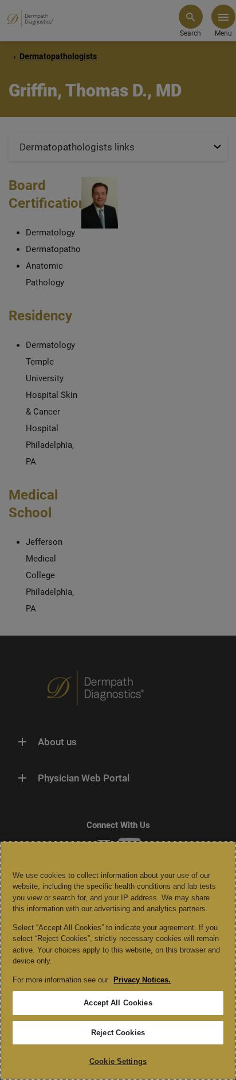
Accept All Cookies (118, 1002)
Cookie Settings (118, 1061)
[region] (118, 960)
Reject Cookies (118, 1032)
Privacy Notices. (142, 980)
